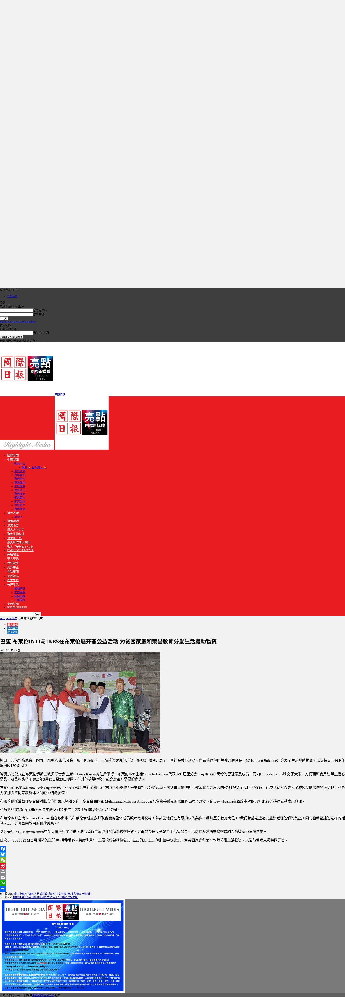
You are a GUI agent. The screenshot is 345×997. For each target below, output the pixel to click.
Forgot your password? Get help (18, 321)
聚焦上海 (19, 463)
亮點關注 (13, 554)
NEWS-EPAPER (17, 607)
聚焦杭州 (19, 478)
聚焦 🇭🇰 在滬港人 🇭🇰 (34, 467)
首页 (2, 618)
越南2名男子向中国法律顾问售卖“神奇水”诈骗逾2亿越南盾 (45, 897)
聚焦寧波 (19, 486)
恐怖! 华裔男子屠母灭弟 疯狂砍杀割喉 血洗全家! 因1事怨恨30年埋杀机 (52, 893)
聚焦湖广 (19, 505)
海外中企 (13, 567)
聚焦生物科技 (15, 534)
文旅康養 (19, 592)
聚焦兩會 (13, 525)
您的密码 (38, 314)
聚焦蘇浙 (19, 475)
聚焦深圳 (19, 482)
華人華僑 (13, 558)
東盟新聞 (13, 603)
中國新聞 (13, 459)
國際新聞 (13, 455)
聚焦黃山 (19, 497)
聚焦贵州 (19, 501)
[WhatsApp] (172, 883)
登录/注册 (12, 296)
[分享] (172, 889)
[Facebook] (172, 849)
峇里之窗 (13, 580)
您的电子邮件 (41, 332)
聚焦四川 (19, 490)
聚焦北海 (19, 509)
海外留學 (13, 563)
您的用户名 (40, 310)
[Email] (172, 877)
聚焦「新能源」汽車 (20, 546)
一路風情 (19, 599)
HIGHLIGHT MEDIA (20, 550)
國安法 (18, 517)
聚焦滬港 (13, 521)
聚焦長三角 (14, 538)
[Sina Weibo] (172, 866)
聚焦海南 (19, 493)
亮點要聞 (13, 571)
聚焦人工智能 (15, 529)
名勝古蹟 (19, 596)
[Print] (172, 872)
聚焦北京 (19, 471)
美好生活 (13, 584)
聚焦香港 (13, 513)
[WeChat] (172, 860)
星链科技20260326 (43, 995)
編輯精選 (19, 588)
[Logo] (27, 448)
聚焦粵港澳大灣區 (18, 542)
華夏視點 (13, 576)
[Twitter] (172, 854)
